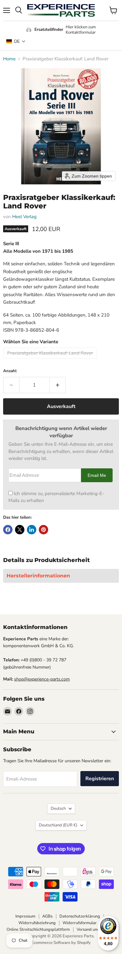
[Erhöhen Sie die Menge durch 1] (58, 385)
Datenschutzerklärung (79, 916)
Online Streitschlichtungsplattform (38, 929)
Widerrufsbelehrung (37, 923)
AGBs (47, 916)
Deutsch (58, 808)
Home (9, 59)
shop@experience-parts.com (42, 679)
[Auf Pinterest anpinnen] (43, 529)
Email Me (97, 475)
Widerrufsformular (80, 923)
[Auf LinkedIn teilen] (31, 529)
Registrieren (99, 778)
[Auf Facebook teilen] (8, 529)
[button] (16, 41)
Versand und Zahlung (96, 929)
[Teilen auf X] (19, 529)
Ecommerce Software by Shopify (61, 943)
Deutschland (58, 825)
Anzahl (10, 371)
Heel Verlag (24, 216)
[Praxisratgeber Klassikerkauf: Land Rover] (51, 360)
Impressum (25, 916)
